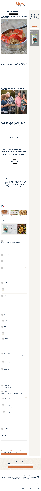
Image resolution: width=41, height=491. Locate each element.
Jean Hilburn (5, 267)
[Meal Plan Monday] (14, 212)
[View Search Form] (39, 0)
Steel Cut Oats (7, 82)
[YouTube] (38, 0)
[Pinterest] (37, 0)
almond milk (8, 127)
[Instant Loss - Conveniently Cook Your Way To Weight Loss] (20, 4)
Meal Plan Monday (3, 220)
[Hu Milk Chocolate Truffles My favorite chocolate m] (13, 483)
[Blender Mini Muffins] (22, 212)
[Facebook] (32, 0)
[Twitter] (36, 0)
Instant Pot (3, 82)
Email (11, 450)
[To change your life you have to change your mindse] (8, 483)
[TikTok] (35, 0)
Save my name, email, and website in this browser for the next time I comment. (9, 452)
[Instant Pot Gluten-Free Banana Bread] (5, 212)
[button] (20, 4)
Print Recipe (15, 163)
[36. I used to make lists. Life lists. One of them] (28, 483)
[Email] (31, 0)
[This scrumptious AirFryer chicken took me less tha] (38, 483)
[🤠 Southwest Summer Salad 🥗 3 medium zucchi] (33, 483)
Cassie (6, 338)
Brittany (6, 288)
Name (2, 450)
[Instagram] (33, 0)
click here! (18, 149)
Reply (25, 254)
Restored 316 (38, 489)
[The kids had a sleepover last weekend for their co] (23, 483)
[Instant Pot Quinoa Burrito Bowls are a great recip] (18, 483)
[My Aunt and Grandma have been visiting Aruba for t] (3, 483)
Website (20, 450)
